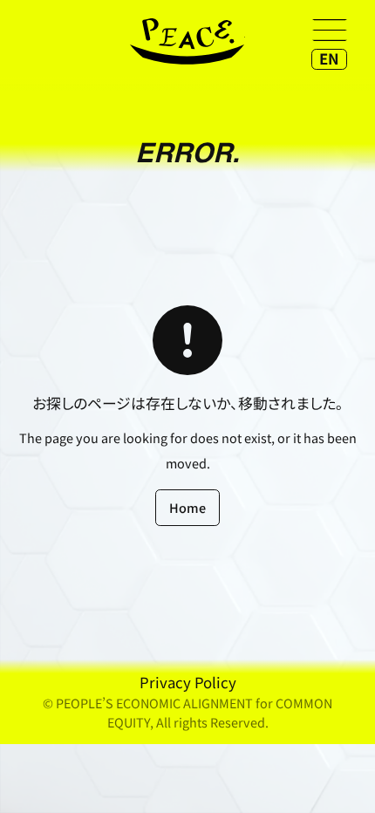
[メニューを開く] (329, 29)
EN (329, 59)
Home (187, 507)
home (187, 41)
